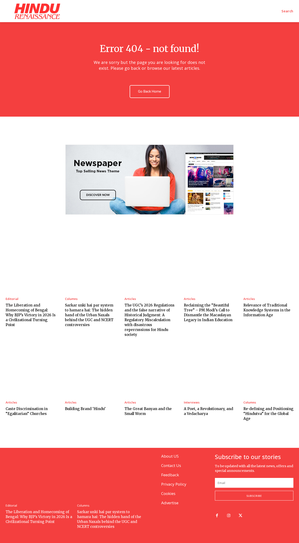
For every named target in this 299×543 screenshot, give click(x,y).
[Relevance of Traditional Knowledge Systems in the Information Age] (268, 267)
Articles (130, 298)
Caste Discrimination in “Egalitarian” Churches (27, 411)
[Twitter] (241, 516)
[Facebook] (217, 516)
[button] (287, 11)
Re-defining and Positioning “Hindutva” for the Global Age (268, 414)
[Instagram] (229, 516)
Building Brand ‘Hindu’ (85, 409)
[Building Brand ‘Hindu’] (90, 371)
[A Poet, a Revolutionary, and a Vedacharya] (209, 371)
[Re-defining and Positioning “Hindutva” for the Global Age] (268, 371)
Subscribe (254, 496)
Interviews (191, 402)
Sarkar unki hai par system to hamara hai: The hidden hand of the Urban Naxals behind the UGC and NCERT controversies (89, 315)
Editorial (12, 298)
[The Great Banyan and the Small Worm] (149, 371)
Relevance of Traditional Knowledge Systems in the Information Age (266, 310)
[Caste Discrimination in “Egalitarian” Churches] (31, 371)
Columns (71, 298)
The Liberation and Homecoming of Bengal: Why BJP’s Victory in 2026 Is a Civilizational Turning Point (31, 315)
